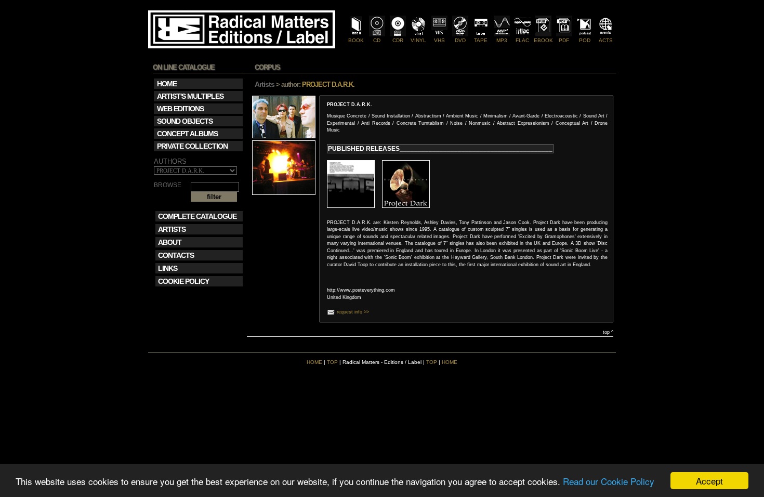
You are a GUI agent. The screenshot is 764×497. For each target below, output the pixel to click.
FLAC (522, 40)
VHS (439, 40)
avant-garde (525, 116)
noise (456, 123)
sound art (593, 116)
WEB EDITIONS (180, 108)
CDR (397, 40)
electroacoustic (561, 116)
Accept (709, 480)
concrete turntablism (420, 123)
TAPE (481, 40)
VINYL (418, 40)
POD (584, 40)
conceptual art (572, 123)
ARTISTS (172, 229)
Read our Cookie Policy (608, 481)
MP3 (501, 40)
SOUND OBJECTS (185, 121)
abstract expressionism (523, 123)
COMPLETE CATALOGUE (197, 216)
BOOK (356, 40)
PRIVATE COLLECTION (192, 146)
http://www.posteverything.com (361, 290)
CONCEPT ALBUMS (187, 133)
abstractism (428, 116)
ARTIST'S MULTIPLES (190, 96)
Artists (264, 84)
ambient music (462, 116)
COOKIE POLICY (183, 281)
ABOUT (169, 242)
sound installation (391, 116)
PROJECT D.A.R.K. (349, 104)
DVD (460, 40)
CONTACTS (176, 255)
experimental (341, 123)
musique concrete (346, 116)
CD (376, 40)
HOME (314, 362)
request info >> (353, 312)
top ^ (608, 332)
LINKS (167, 268)
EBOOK (543, 40)
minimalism (495, 116)
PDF (564, 40)
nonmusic (480, 123)
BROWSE (167, 185)
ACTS (606, 40)
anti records (375, 123)
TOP (332, 362)
